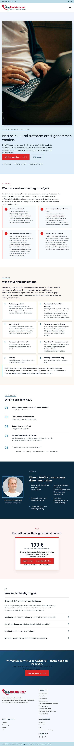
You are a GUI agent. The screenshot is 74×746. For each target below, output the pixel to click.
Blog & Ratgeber (43, 713)
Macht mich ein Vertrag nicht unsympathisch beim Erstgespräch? (30, 617)
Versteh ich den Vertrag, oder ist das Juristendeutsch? (26, 638)
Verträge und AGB (43, 706)
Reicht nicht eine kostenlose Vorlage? (19, 631)
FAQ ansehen (37, 157)
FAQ (3, 730)
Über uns (4, 722)
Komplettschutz (43, 693)
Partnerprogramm (7, 725)
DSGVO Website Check (45, 708)
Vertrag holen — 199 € (37, 673)
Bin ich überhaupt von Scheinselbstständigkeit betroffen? (27, 624)
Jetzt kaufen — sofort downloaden (37, 561)
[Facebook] (68, 1)
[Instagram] (42, 737)
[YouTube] (45, 737)
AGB (40, 727)
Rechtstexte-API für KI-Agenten (47, 711)
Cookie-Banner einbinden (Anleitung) (48, 703)
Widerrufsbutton (43, 701)
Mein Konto (10, 1)
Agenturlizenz (42, 696)
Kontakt (4, 727)
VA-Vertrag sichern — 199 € (16, 157)
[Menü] (70, 7)
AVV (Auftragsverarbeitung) (46, 730)
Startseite (4, 1)
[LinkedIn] (71, 1)
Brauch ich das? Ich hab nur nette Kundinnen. (23, 601)
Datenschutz (42, 725)
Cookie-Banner (43, 698)
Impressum (42, 722)
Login (15, 1)
